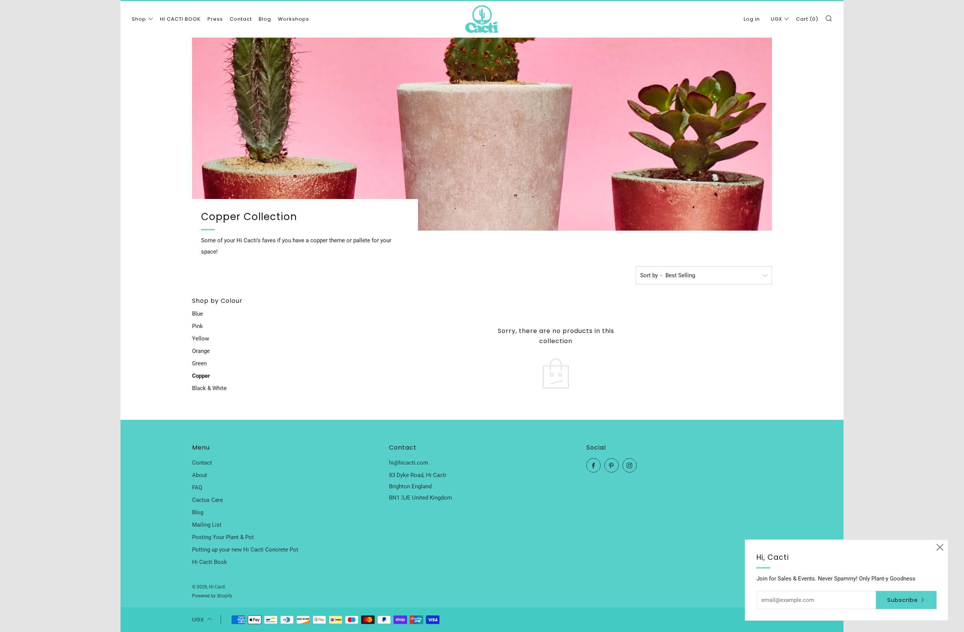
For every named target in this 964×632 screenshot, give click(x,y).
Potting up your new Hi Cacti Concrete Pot (245, 549)
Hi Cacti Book (209, 562)
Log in (752, 19)
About (199, 475)
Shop (139, 19)
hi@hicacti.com (408, 462)
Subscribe (902, 600)
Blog (265, 19)
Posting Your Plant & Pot (223, 537)
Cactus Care (207, 500)
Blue (197, 313)
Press (215, 19)
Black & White (209, 388)
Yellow (200, 338)
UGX (776, 19)
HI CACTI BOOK (180, 19)
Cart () (807, 19)
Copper (201, 375)
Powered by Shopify (212, 596)
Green (199, 363)
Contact (241, 19)
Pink (197, 326)
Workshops (293, 19)
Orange (201, 351)
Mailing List (206, 524)
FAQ (197, 487)
